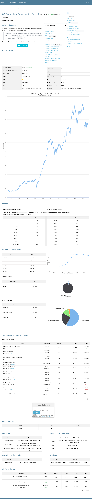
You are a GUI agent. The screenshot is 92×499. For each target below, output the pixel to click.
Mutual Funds (9, 7)
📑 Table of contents (72, 13)
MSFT (12, 394)
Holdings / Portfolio (71, 30)
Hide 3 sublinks (80, 30)
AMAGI (12, 368)
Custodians (69, 41)
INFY (12, 353)
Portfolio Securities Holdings (75, 32)
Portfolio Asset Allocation (74, 34)
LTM (12, 373)
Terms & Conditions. (49, 416)
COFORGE (13, 379)
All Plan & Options (71, 37)
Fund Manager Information (73, 39)
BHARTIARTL (13, 348)
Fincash (4, 7)
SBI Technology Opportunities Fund (20, 7)
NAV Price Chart (71, 20)
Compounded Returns (73, 26)
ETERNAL (13, 364)
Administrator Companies (73, 45)
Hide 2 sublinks (75, 23)
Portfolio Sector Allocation (74, 36)
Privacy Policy (43, 416)
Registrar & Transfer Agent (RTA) (75, 43)
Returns (69, 22)
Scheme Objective (71, 18)
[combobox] (42, 2)
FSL (11, 389)
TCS (11, 359)
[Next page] (87, 399)
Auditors (69, 46)
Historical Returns (72, 25)
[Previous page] (84, 399)
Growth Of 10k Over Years (73, 28)
